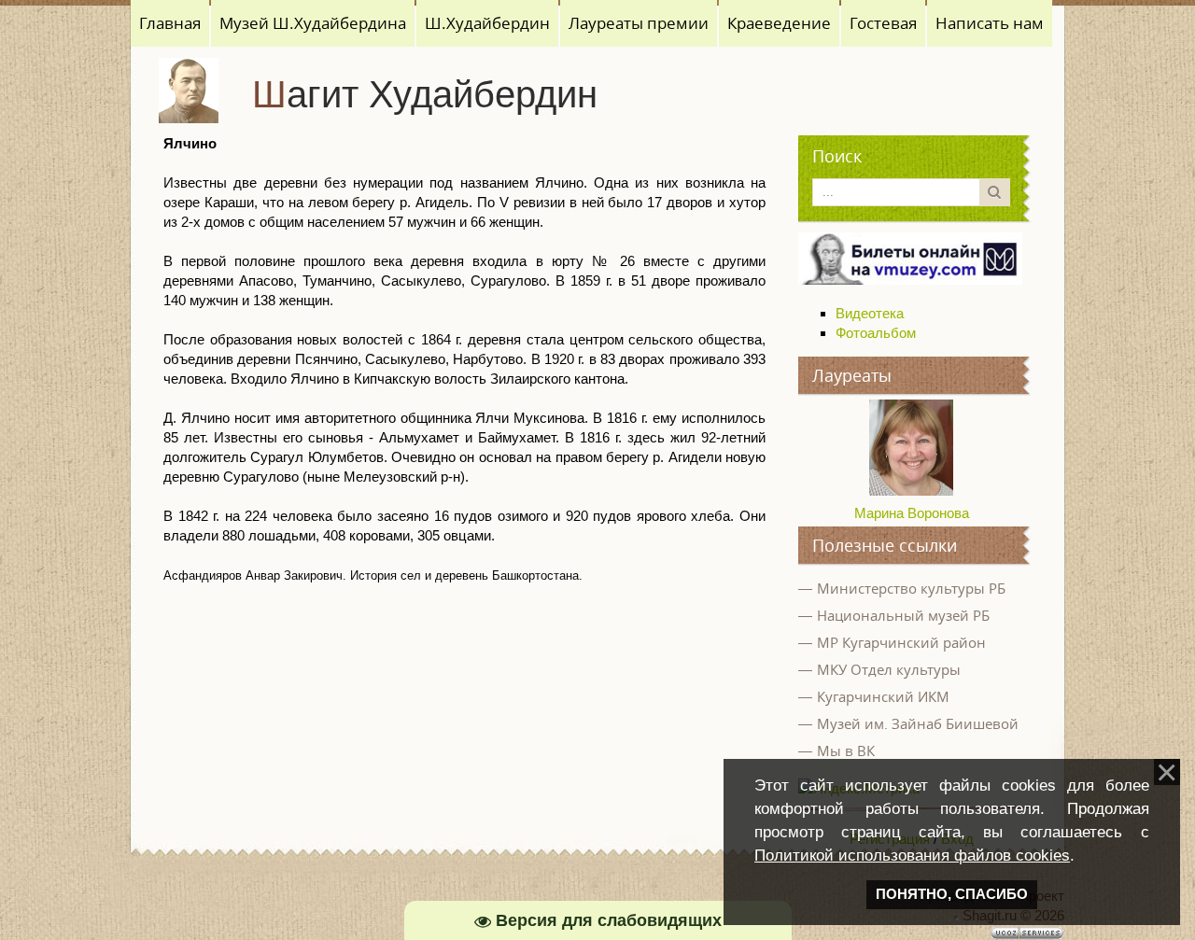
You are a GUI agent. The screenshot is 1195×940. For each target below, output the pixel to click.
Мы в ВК (846, 750)
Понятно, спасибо (952, 894)
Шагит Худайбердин (425, 94)
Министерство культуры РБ (911, 588)
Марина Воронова (911, 513)
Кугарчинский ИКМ (883, 696)
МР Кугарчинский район (901, 642)
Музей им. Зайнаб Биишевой (918, 723)
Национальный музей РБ (903, 615)
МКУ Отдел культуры (889, 669)
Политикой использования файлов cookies (912, 855)
